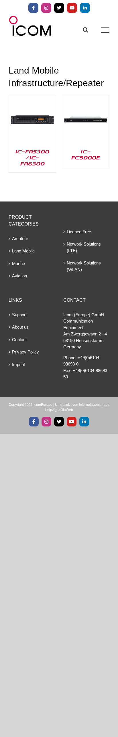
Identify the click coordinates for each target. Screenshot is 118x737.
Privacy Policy (25, 351)
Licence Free (79, 231)
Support (19, 314)
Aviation (19, 275)
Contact (19, 339)
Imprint (18, 364)
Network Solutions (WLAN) (84, 266)
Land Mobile (23, 250)
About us (20, 327)
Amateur (20, 238)
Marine (18, 263)
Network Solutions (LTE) (84, 247)
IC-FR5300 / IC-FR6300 (32, 157)
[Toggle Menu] (105, 30)
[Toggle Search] (85, 30)
